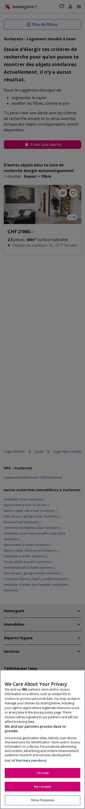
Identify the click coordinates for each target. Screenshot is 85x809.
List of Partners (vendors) (25, 760)
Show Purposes (42, 800)
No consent (42, 786)
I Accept (42, 773)
